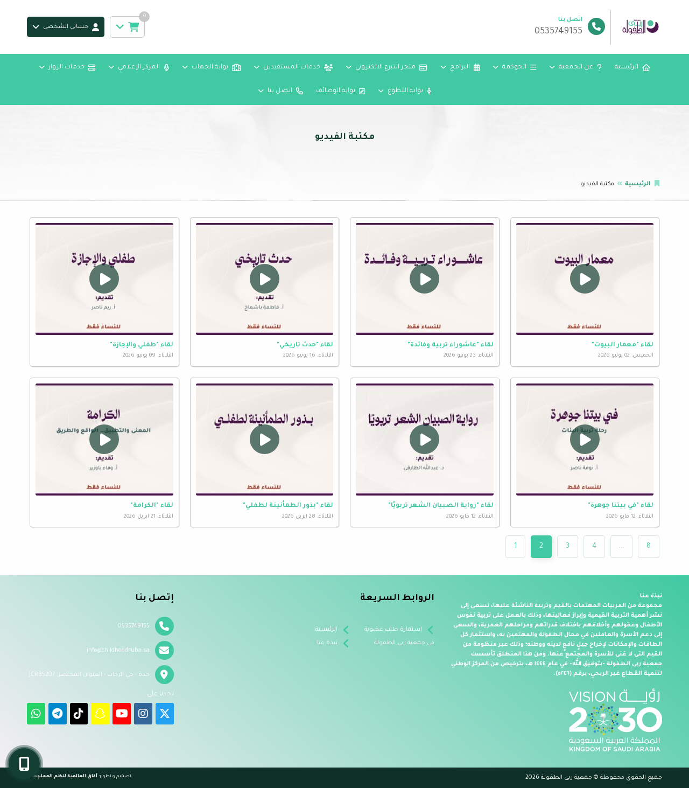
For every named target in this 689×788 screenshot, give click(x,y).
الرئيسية (626, 67)
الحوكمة (514, 67)
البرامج (460, 67)
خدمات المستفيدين (291, 67)
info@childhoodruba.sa (118, 650)
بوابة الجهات (210, 67)
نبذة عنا (327, 643)
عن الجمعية (576, 67)
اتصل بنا (280, 91)
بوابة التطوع (405, 91)
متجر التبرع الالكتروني (385, 67)
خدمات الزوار (66, 67)
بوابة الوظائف (335, 91)
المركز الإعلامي (139, 67)
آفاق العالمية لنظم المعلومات (62, 776)
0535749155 (134, 626)
